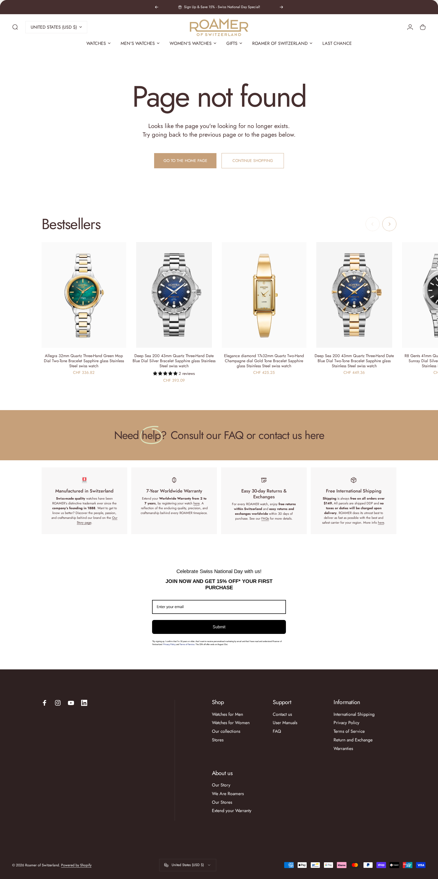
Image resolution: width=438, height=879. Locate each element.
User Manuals (285, 723)
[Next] (281, 7)
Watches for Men (227, 714)
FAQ (277, 731)
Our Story (221, 785)
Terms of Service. (187, 644)
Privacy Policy (169, 644)
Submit (219, 627)
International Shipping (354, 714)
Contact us (282, 714)
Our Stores (222, 802)
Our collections (226, 731)
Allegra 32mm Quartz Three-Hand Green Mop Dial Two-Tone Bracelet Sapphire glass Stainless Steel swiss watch (84, 361)
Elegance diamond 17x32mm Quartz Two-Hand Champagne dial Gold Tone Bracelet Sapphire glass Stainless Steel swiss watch (264, 361)
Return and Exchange (353, 740)
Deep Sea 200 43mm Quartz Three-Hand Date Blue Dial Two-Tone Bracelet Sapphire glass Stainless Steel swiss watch (354, 361)
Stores (218, 740)
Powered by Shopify (76, 865)
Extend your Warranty (231, 811)
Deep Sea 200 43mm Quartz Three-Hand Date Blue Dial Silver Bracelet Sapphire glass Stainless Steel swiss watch (174, 361)
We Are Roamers (228, 794)
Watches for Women (231, 723)
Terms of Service (349, 731)
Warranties (343, 749)
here (196, 503)
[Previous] (156, 7)
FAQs (265, 518)
